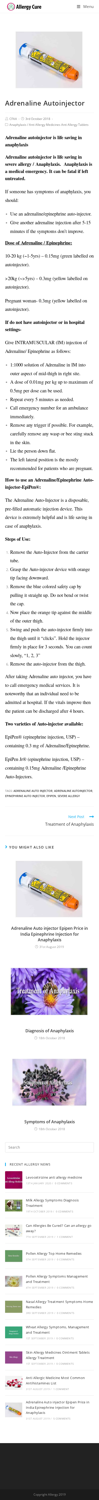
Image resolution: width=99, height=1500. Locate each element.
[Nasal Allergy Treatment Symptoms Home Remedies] (13, 1306)
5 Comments (62, 1418)
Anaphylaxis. (48, 163)
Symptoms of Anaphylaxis (49, 1122)
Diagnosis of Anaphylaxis (49, 1031)
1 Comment (65, 1237)
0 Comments (63, 1183)
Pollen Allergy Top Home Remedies (54, 1253)
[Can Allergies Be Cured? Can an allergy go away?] (13, 1230)
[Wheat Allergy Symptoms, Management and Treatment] (13, 1332)
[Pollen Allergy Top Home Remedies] (13, 1256)
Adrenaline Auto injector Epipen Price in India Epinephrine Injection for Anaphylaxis (49, 934)
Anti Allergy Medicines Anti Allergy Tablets (59, 125)
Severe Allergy (69, 796)
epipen (51, 796)
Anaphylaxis (17, 125)
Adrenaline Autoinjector (73, 791)
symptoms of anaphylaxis (58, 191)
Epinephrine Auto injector (25, 796)
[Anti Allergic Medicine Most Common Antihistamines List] (13, 1383)
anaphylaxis (30, 526)
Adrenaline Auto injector (33, 791)
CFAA (13, 119)
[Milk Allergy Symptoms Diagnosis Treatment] (13, 1205)
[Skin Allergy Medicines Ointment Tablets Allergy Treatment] (13, 1357)
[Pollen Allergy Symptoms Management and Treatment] (13, 1281)
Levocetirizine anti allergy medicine (54, 1177)
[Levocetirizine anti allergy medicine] (13, 1180)
